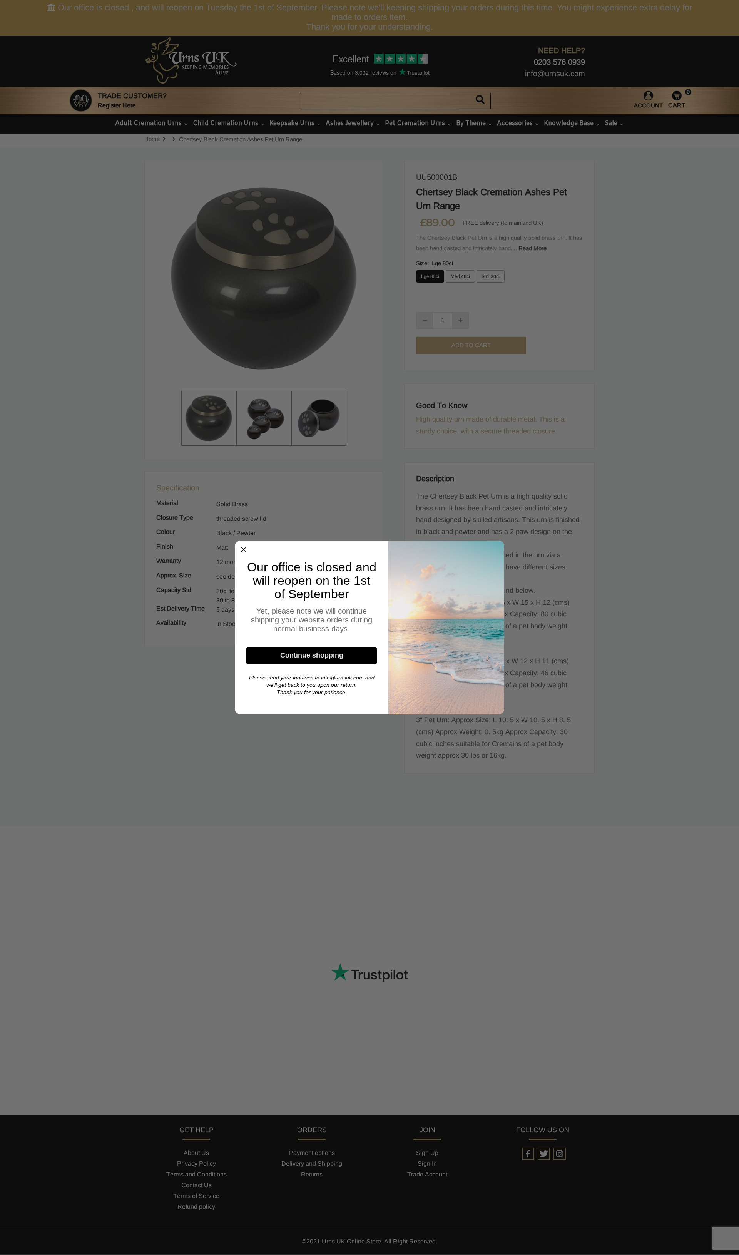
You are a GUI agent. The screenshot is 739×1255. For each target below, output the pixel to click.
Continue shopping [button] (311, 655)
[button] (244, 550)
